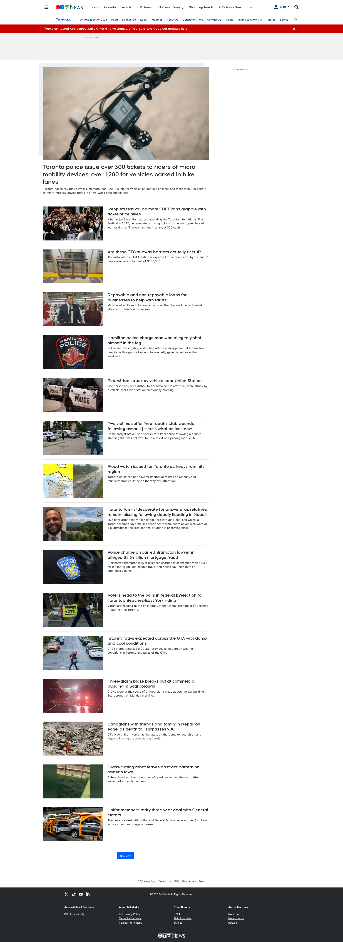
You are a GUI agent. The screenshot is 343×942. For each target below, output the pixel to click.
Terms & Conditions (130, 918)
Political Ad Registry (130, 922)
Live (249, 7)
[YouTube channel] (81, 894)
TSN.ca (178, 922)
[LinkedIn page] (88, 894)
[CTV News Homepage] (69, 7)
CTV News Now (230, 7)
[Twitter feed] (66, 894)
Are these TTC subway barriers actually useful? (154, 252)
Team (202, 881)
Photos (271, 19)
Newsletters (189, 881)
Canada (110, 7)
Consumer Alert (193, 19)
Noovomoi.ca (236, 918)
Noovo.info (234, 914)
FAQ (176, 881)
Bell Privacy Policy (129, 914)
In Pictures (144, 7)
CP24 (177, 914)
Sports (284, 19)
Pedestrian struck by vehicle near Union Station (155, 380)
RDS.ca (232, 922)
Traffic (229, 19)
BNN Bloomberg (183, 918)
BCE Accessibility (74, 914)
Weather (156, 19)
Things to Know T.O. (249, 19)
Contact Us (214, 19)
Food (114, 19)
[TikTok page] (73, 894)
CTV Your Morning (170, 7)
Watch (126, 7)
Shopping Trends (201, 7)
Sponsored (129, 19)
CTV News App (147, 881)
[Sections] (46, 7)
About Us (172, 19)
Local (94, 7)
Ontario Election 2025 (93, 19)
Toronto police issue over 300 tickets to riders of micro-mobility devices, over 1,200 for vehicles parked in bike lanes (120, 174)
